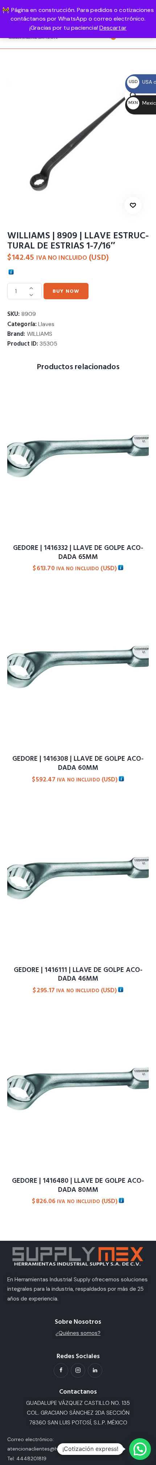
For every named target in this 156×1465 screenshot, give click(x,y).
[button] (132, 205)
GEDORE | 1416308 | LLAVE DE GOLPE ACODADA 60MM (78, 763)
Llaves (46, 324)
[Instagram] (78, 1370)
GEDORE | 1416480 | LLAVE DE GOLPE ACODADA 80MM (78, 1185)
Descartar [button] (113, 28)
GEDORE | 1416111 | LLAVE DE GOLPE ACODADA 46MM (78, 975)
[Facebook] (61, 1370)
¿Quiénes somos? (78, 1333)
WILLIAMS (39, 334)
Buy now (66, 291)
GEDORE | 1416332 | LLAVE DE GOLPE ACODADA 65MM (78, 553)
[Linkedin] (95, 1370)
